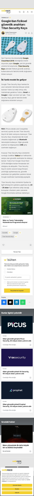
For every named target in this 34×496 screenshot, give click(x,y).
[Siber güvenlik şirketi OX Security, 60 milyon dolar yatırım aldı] (17, 357)
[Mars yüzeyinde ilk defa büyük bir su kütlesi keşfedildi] (17, 434)
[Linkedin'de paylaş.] (17, 302)
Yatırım (4, 336)
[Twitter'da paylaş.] (11, 302)
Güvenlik (4, 232)
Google (16, 232)
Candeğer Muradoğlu (9, 344)
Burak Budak (6, 451)
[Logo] (6, 12)
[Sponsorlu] (17, 206)
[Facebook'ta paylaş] (4, 302)
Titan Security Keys (8, 236)
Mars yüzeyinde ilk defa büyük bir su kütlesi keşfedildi (16, 446)
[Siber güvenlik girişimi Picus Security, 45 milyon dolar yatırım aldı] (17, 325)
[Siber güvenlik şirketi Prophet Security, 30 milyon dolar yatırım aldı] (17, 390)
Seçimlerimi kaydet (17, 290)
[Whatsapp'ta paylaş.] (23, 302)
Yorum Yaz (17, 252)
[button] (17, 114)
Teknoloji (4, 17)
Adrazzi (5, 226)
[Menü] (32, 12)
